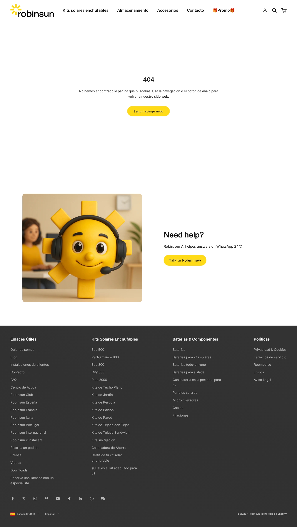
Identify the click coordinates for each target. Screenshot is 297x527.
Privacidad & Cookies (270, 349)
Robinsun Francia (23, 410)
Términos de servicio (270, 357)
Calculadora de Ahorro (109, 448)
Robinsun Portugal (24, 425)
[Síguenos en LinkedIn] (80, 498)
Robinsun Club (21, 395)
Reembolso (262, 364)
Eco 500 (98, 349)
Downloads (19, 470)
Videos (15, 463)
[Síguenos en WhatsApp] (92, 498)
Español (50, 513)
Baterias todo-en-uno (189, 364)
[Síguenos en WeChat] (103, 498)
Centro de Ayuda (23, 387)
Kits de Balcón (103, 410)
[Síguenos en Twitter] (24, 498)
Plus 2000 (99, 380)
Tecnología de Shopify (273, 513)
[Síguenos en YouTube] (58, 498)
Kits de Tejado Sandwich (111, 432)
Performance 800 (105, 357)
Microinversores (185, 400)
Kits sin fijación (103, 440)
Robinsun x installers (26, 440)
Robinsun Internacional (28, 432)
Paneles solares (185, 392)
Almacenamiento (132, 10)
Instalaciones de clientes (29, 364)
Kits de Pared (102, 417)
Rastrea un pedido (24, 448)
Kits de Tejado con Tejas (110, 425)
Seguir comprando (148, 111)
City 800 (98, 372)
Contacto (195, 10)
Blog (13, 357)
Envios (259, 372)
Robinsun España (23, 402)
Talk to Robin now (185, 260)
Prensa (15, 455)
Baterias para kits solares (192, 357)
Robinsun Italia (21, 417)
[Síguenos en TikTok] (69, 498)
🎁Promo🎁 (224, 10)
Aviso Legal (262, 380)
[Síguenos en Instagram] (35, 498)
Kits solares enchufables (85, 10)
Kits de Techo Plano (107, 387)
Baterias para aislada (188, 372)
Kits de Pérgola (103, 402)
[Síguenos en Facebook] (12, 498)
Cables (178, 408)
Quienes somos (22, 349)
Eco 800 (98, 364)
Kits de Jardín (102, 395)
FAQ (13, 380)
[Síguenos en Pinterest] (46, 498)
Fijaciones (181, 415)
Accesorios (167, 10)
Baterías (179, 349)
